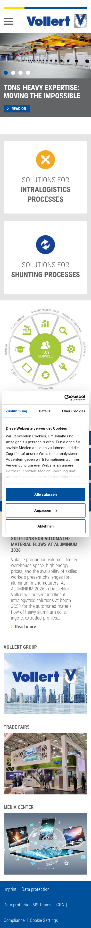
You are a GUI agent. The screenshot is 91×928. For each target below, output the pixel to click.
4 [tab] (28, 73)
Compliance (14, 920)
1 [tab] (6, 73)
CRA (60, 905)
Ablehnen (45, 526)
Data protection (36, 889)
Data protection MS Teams (27, 905)
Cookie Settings (44, 920)
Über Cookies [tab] (73, 411)
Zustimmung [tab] (16, 411)
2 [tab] (13, 73)
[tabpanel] (45, 75)
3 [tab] (20, 73)
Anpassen (42, 510)
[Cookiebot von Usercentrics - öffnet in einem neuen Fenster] (64, 397)
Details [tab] (45, 411)
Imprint (10, 889)
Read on (18, 108)
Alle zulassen (45, 494)
